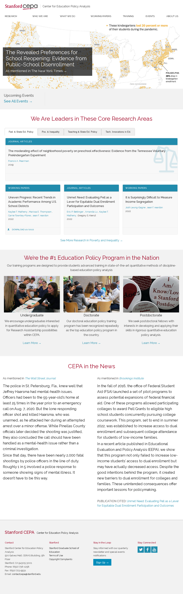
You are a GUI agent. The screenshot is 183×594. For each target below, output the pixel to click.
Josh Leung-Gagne (135, 207)
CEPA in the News (91, 366)
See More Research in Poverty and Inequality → (91, 240)
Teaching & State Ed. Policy (82, 131)
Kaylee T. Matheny (17, 211)
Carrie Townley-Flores (19, 215)
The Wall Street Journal (40, 378)
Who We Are (40, 16)
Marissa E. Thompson (40, 211)
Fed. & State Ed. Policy (21, 131)
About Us (172, 16)
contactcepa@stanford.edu (26, 574)
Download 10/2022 (23, 229)
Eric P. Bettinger (75, 211)
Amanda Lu (91, 211)
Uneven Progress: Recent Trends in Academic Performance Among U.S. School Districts (32, 202)
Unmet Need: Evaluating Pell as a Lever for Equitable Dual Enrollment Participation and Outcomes (91, 202)
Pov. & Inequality (51, 131)
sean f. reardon (40, 215)
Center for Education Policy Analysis (66, 6)
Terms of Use (56, 555)
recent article (115, 444)
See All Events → (18, 101)
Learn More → (32, 343)
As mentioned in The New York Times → (36, 71)
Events (150, 16)
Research (11, 16)
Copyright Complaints (60, 559)
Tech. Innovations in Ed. (118, 131)
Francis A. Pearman (18, 161)
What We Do (67, 16)
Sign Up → (102, 562)
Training (128, 16)
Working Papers (101, 16)
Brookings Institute (131, 378)
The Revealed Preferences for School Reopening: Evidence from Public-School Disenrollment (46, 58)
